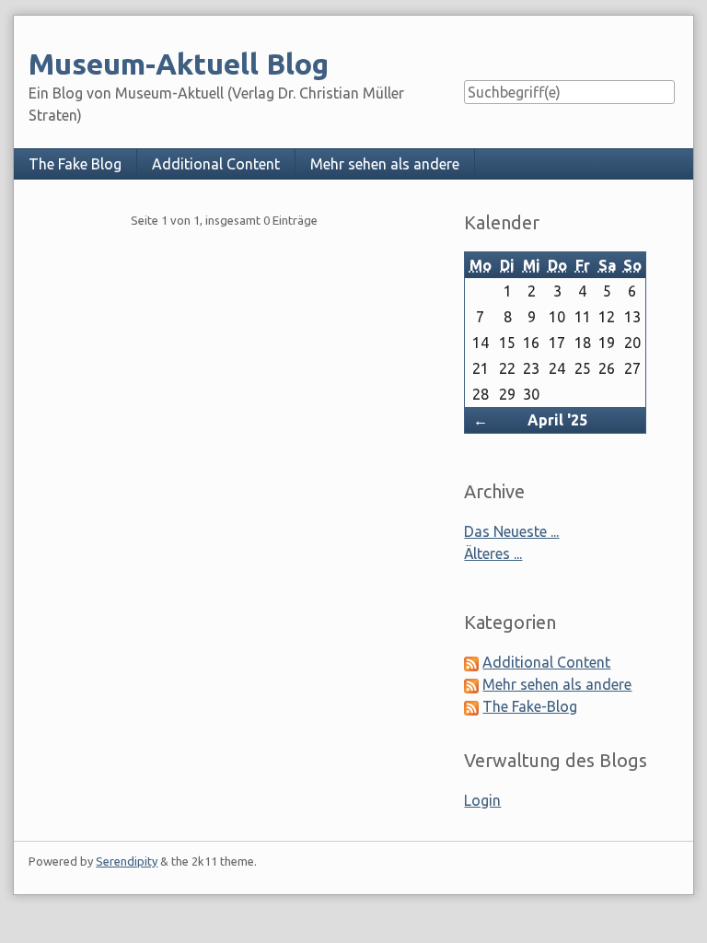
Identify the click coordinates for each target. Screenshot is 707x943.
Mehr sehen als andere (384, 164)
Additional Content (216, 164)
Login (482, 800)
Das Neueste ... (511, 531)
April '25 (557, 420)
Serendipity (126, 861)
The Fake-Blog (529, 706)
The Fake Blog (75, 164)
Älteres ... (493, 553)
